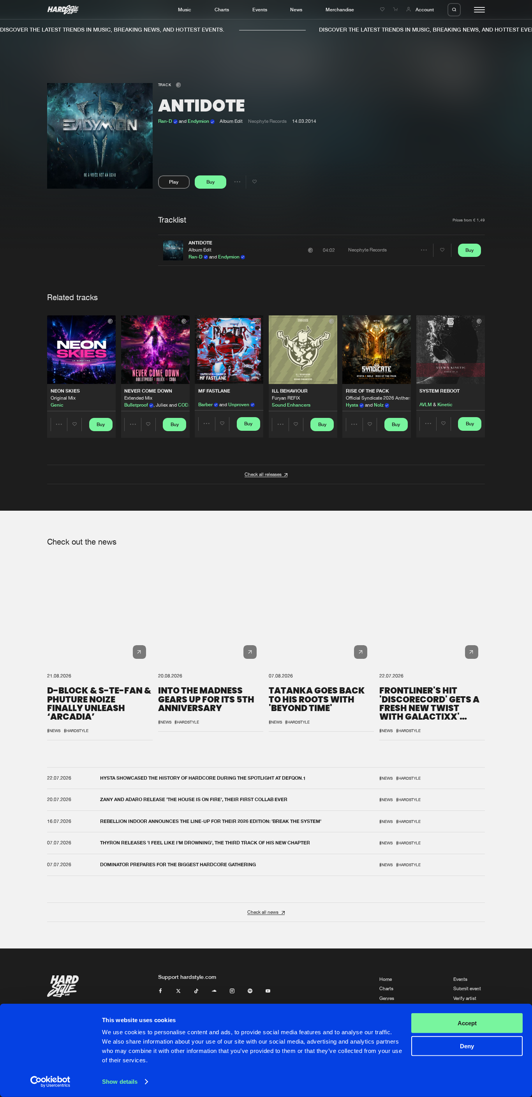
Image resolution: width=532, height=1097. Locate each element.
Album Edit (199, 250)
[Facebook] (160, 991)
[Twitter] (178, 991)
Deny (467, 1045)
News (296, 9)
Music (184, 9)
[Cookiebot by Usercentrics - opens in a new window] (50, 1082)
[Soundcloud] (214, 991)
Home (385, 979)
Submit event (467, 988)
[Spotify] (250, 991)
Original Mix (63, 398)
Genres (386, 998)
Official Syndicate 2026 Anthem (379, 398)
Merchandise (340, 9)
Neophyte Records (267, 121)
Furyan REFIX (286, 398)
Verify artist (464, 998)
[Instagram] (232, 991)
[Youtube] (268, 991)
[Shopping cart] (396, 9)
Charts (222, 9)
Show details (119, 1081)
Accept (467, 1023)
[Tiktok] (196, 991)
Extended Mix (138, 398)
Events (259, 9)
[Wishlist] (383, 9)
